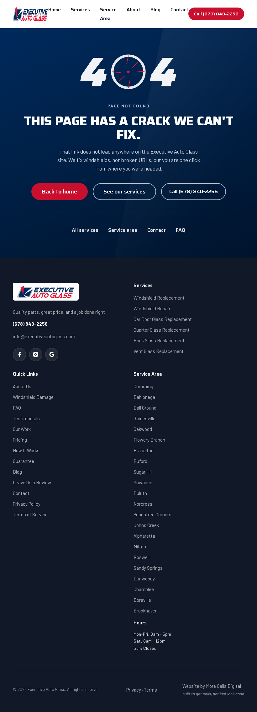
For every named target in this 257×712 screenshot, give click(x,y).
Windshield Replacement (159, 298)
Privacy (133, 690)
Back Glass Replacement (159, 340)
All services (85, 230)
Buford (140, 461)
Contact (179, 10)
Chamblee (144, 589)
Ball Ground (145, 407)
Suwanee (143, 482)
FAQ (180, 230)
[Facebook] (19, 354)
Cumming (143, 386)
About (133, 10)
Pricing (20, 440)
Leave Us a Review (32, 482)
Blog (155, 10)
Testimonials (26, 418)
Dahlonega (144, 397)
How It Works (26, 450)
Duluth (140, 493)
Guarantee (23, 461)
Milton (140, 546)
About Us (22, 386)
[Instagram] (35, 354)
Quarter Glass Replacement (162, 330)
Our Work (22, 429)
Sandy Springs (148, 568)
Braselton (144, 450)
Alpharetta (144, 536)
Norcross (143, 504)
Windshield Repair (152, 308)
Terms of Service (30, 514)
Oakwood (143, 429)
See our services (124, 191)
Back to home (59, 191)
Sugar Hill (143, 472)
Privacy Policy (26, 504)
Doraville (142, 600)
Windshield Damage (33, 397)
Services (80, 10)
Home (54, 10)
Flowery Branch (149, 440)
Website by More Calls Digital (211, 686)
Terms (150, 690)
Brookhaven (146, 610)
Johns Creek (146, 525)
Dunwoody (144, 578)
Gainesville (144, 418)
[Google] (51, 354)
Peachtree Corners (152, 514)
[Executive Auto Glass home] (30, 14)
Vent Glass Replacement (159, 351)
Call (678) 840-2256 (216, 13)
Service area (122, 230)
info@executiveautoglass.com (44, 336)
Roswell (141, 557)
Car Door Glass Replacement (163, 319)
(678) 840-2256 (30, 324)
